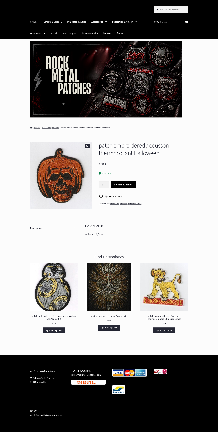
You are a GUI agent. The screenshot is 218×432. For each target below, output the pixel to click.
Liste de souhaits (89, 33)
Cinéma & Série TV (53, 21)
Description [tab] (36, 228)
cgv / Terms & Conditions (42, 370)
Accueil (54, 33)
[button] (87, 146)
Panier (120, 33)
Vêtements (35, 33)
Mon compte (69, 33)
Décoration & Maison (122, 21)
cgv (32, 414)
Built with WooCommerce (49, 414)
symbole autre (134, 203)
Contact (107, 33)
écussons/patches (50, 127)
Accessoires (97, 21)
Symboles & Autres (76, 21)
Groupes (34, 21)
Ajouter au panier (123, 184)
